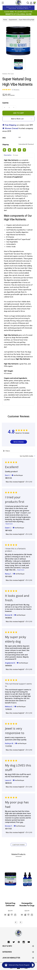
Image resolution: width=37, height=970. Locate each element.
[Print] (14, 150)
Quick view (5, 914)
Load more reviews (18, 845)
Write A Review (19, 442)
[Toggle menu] (2, 2)
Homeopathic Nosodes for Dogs (27, 904)
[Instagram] (24, 942)
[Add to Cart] (15, 914)
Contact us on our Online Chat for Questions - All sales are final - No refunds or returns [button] (18, 7)
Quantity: (5, 103)
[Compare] (8, 914)
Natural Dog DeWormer (10, 904)
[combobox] (27, 456)
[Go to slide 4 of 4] (16, 922)
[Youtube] (29, 942)
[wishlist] (11, 914)
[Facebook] (4, 150)
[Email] (9, 150)
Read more (9, 524)
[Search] (28, 2)
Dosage (15, 155)
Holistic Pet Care (8, 74)
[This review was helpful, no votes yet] (26, 482)
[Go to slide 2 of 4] (21, 922)
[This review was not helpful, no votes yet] (30, 482)
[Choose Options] (31, 914)
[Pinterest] (24, 150)
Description (8, 155)
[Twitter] (19, 150)
